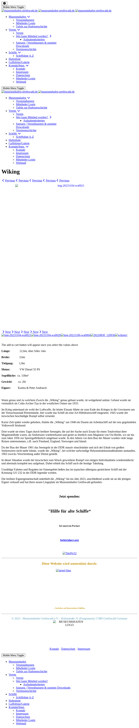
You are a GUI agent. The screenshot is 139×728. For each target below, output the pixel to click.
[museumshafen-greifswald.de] (56, 10)
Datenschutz (68, 648)
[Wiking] (69, 256)
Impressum (84, 648)
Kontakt (54, 648)
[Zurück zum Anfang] (4, 3)
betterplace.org (69, 540)
